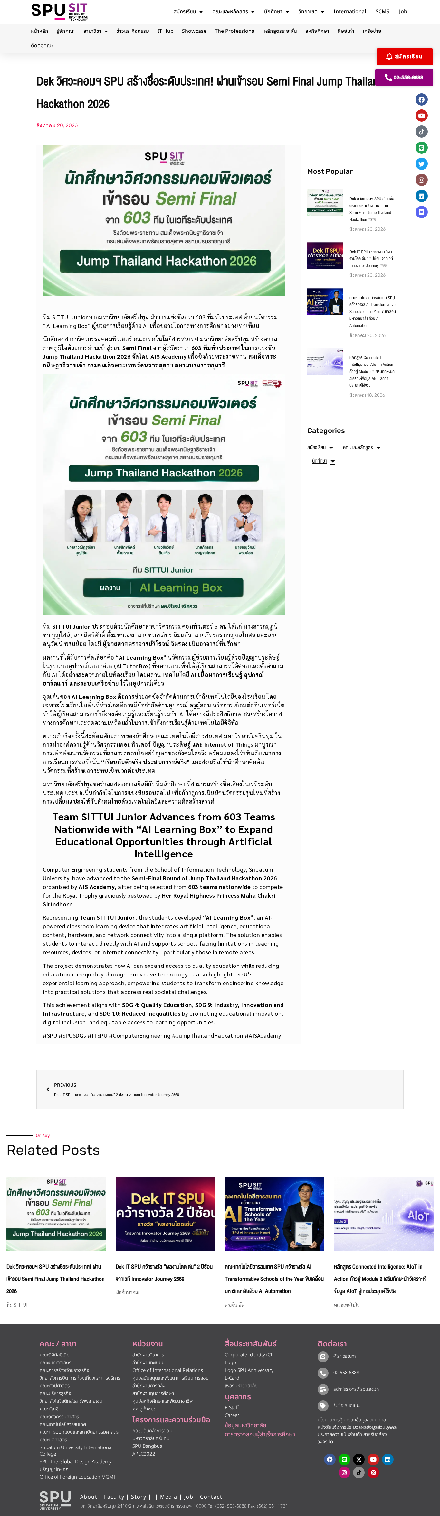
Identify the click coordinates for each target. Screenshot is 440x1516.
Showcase (194, 31)
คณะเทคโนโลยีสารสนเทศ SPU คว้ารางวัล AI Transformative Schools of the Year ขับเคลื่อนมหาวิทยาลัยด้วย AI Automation (372, 311)
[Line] (422, 148)
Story (138, 1497)
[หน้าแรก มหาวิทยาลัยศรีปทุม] (55, 1500)
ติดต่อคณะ (42, 46)
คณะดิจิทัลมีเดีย (55, 1355)
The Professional (235, 31)
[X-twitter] (359, 1459)
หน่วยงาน (147, 1344)
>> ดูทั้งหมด (144, 1409)
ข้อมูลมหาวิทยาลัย (245, 1425)
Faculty (114, 1497)
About (88, 1497)
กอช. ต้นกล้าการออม (152, 1431)
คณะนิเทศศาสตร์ (55, 1362)
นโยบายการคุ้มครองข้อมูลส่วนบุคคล (352, 1420)
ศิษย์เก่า (346, 31)
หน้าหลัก (39, 31)
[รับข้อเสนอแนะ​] (323, 1405)
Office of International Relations (167, 1370)
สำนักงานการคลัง (148, 1386)
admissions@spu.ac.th (356, 1389)
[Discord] (422, 212)
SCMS (382, 11)
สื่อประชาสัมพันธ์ (251, 1344)
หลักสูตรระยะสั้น (280, 31)
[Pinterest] (373, 1472)
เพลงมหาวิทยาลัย (241, 1386)
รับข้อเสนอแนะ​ (346, 1405)
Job (403, 11)
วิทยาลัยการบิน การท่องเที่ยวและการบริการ (80, 1378)
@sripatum (344, 1356)
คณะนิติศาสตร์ (53, 1440)
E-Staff (232, 1407)
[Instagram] (422, 180)
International (350, 11)
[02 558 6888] (323, 1373)
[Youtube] (422, 115)
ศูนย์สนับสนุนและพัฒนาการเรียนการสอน (170, 1378)
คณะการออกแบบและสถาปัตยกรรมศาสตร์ (79, 1432)
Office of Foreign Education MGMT (78, 1477)
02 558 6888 (346, 1372)
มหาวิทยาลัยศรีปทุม (150, 1438)
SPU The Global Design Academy (75, 1461)
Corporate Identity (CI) (249, 1355)
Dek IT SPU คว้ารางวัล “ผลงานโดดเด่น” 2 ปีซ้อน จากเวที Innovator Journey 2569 (371, 258)
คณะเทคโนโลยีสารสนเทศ (63, 1424)
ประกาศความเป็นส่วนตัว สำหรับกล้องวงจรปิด (352, 1438)
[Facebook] (422, 99)
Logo (230, 1362)
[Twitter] (422, 164)
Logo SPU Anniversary (249, 1370)
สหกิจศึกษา (317, 31)
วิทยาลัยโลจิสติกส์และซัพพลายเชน (71, 1401)
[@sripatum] (323, 1356)
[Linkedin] (422, 196)
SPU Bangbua (147, 1446)
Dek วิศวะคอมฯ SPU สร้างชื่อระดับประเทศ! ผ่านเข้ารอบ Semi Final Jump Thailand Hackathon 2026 (371, 209)
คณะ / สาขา (58, 1344)
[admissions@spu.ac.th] (323, 1389)
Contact (211, 1497)
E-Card (232, 1378)
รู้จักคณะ (66, 31)
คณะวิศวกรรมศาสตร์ (59, 1416)
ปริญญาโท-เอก (54, 1469)
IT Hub (166, 31)
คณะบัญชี (49, 1409)
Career (232, 1415)
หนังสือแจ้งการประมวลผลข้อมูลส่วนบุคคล (357, 1427)
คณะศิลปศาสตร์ (55, 1386)
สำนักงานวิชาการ (148, 1355)
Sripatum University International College (76, 1451)
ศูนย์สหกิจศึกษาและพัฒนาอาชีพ (162, 1401)
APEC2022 (143, 1454)
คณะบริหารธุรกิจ (55, 1393)
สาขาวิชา (92, 31)
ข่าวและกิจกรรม (132, 31)
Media (169, 1497)
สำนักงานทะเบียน (148, 1362)
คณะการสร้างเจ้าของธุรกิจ (64, 1370)
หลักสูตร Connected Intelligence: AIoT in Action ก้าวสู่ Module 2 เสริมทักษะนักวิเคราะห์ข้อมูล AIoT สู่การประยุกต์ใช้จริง (372, 371)
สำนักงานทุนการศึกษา (153, 1393)
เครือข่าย (372, 31)
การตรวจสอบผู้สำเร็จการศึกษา (260, 1434)
